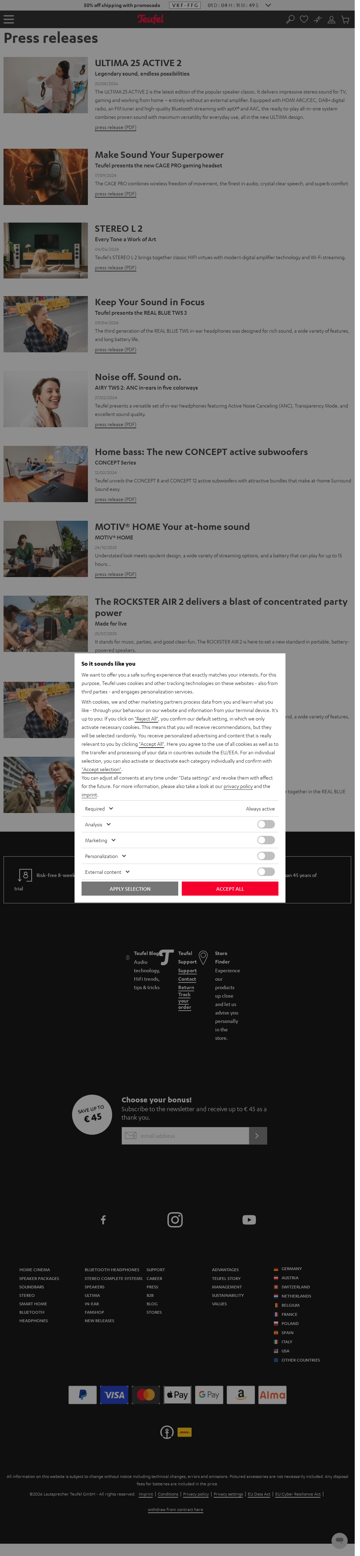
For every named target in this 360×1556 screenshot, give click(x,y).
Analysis (93, 824)
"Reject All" (146, 718)
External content (103, 872)
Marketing (96, 840)
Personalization (101, 856)
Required (95, 808)
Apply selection (130, 888)
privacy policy (238, 786)
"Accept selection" (101, 769)
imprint (89, 794)
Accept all (230, 888)
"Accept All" (151, 744)
